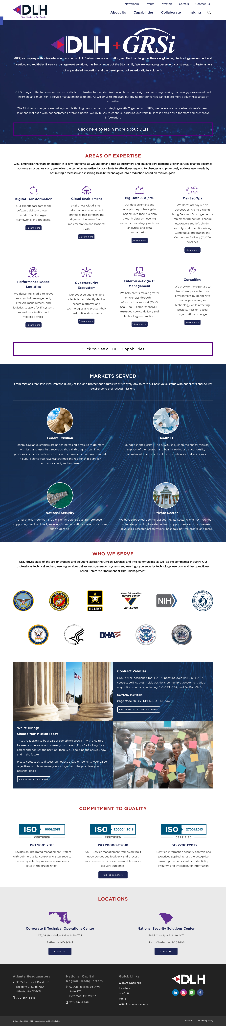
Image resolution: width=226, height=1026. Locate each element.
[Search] (209, 12)
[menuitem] (131, 4)
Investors (166, 3)
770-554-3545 (26, 997)
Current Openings (130, 982)
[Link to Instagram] (183, 992)
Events (149, 3)
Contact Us (202, 3)
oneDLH (124, 993)
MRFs (122, 998)
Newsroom (132, 3)
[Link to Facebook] (200, 992)
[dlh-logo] (30, 12)
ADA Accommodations (133, 1004)
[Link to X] (192, 992)
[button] (1, 21)
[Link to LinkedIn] (175, 992)
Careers (184, 3)
